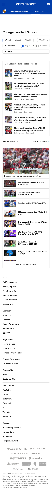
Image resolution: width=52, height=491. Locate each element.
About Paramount (11, 324)
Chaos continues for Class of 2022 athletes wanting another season (29, 129)
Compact (43, 46)
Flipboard (7, 416)
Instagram (7, 399)
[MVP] (42, 463)
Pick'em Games (10, 282)
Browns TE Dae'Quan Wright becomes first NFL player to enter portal (29, 73)
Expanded (29, 46)
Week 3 (28, 40)
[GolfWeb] (33, 469)
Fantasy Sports (9, 286)
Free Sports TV (9, 291)
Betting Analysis (10, 295)
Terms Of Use (9, 344)
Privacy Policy (9, 348)
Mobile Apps (8, 304)
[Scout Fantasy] (19, 468)
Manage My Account (12, 427)
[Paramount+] (12, 463)
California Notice (10, 363)
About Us (7, 315)
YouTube (7, 390)
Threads (6, 412)
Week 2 (18, 40)
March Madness (10, 300)
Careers (6, 319)
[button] (4, 4)
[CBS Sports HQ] (37, 448)
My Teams (7, 436)
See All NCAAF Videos (26, 264)
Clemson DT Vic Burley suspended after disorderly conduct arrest (30, 118)
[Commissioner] (29, 463)
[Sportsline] (36, 458)
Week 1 (8, 40)
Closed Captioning (11, 359)
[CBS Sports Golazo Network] (26, 453)
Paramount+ (8, 328)
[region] (26, 161)
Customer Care (10, 379)
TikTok (5, 394)
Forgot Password (10, 441)
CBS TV (6, 333)
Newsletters (8, 432)
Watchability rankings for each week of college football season (30, 95)
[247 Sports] (18, 458)
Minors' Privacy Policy (12, 353)
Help (5, 374)
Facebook (7, 403)
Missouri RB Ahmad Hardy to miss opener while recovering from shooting (29, 107)
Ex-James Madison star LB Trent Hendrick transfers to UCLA (29, 84)
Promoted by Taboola (40, 142)
